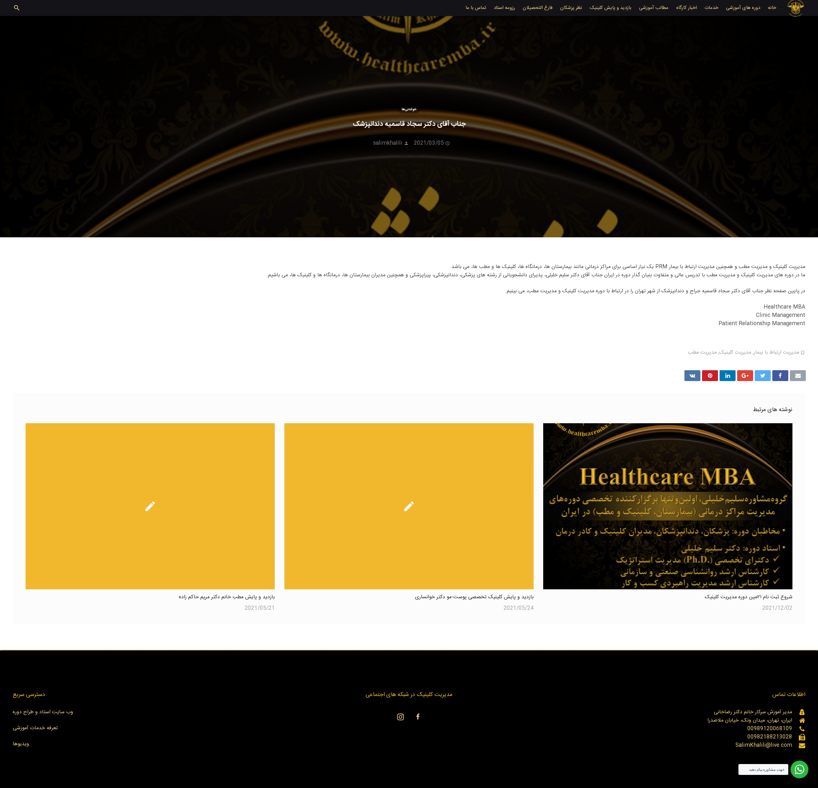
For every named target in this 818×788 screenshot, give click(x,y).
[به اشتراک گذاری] (780, 375)
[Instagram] (400, 717)
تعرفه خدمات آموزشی (35, 728)
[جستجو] (17, 8)
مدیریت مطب (702, 352)
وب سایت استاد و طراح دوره (43, 712)
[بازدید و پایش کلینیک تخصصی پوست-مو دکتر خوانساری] (409, 506)
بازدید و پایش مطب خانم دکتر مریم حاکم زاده (227, 597)
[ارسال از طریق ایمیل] (798, 375)
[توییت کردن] (763, 375)
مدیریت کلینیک (735, 352)
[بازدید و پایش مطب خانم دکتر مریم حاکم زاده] (150, 506)
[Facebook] (418, 717)
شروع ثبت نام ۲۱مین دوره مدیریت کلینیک (748, 597)
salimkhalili (387, 143)
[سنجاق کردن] (710, 375)
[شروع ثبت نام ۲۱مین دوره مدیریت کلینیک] (667, 506)
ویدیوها (21, 744)
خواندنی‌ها (409, 109)
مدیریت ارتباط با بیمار (776, 352)
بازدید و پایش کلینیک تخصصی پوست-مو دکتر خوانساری (474, 597)
